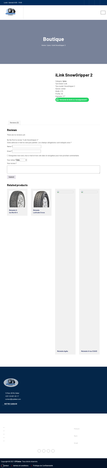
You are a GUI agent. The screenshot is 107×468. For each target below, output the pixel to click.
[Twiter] (102, 2)
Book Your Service (11, 428)
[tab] (14, 123)
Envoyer (79, 450)
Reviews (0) (14, 123)
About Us (8, 431)
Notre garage (10, 404)
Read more (17, 199)
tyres (49, 45)
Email (9, 151)
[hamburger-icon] (103, 12)
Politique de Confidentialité (43, 466)
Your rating (11, 160)
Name (9, 146)
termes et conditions (20, 466)
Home (44, 45)
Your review (12, 163)
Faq (6, 434)
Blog (6, 438)
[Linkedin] (97, 2)
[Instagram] (92, 2)
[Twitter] (53, 450)
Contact (6, 466)
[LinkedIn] (48, 450)
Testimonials (9, 441)
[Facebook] (86, 2)
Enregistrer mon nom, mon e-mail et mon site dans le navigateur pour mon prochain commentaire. (44, 156)
